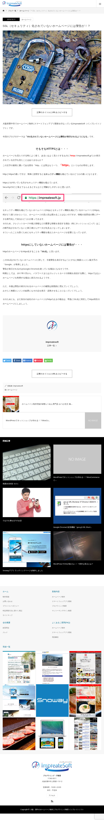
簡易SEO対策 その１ (11, 483)
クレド (5, 632)
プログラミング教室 (59, 606)
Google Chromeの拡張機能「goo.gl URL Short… (72, 527)
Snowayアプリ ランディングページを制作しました (23, 570)
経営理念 (6, 628)
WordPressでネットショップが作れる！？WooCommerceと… (76, 478)
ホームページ (26, 19)
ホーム (5, 591)
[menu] (100, 4)
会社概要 (6, 622)
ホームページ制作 (58, 597)
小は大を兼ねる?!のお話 (12, 520)
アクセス (52, 795)
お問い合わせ (7, 601)
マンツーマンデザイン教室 (62, 610)
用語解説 (55, 637)
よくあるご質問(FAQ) (61, 622)
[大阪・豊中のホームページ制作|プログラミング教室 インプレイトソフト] (22, 3)
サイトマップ (7, 615)
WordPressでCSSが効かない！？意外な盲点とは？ (73, 564)
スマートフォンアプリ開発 (62, 601)
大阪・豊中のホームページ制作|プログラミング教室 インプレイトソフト (57, 809)
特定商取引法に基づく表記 (12, 610)
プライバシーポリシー (11, 606)
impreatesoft (52, 342)
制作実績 (6, 597)
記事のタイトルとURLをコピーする (52, 112)
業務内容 (56, 591)
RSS (52, 801)
